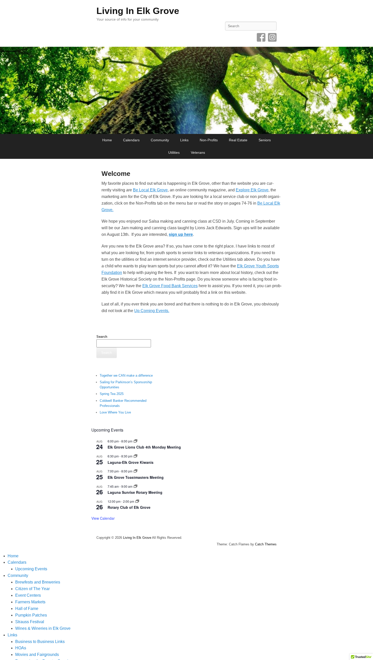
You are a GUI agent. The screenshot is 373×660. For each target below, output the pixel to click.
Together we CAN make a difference (126, 375)
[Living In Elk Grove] (186, 90)
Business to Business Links (40, 641)
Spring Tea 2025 (112, 394)
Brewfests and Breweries (37, 582)
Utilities (174, 152)
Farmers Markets (30, 602)
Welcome (115, 173)
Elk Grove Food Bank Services (170, 286)
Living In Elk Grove (137, 11)
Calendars (131, 140)
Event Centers (28, 595)
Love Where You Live (115, 412)
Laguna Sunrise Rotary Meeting (135, 492)
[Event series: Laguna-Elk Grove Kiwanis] (135, 456)
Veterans (198, 152)
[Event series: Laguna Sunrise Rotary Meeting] (135, 486)
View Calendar (103, 518)
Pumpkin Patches (31, 615)
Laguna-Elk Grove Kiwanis (131, 462)
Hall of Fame (26, 608)
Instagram (272, 37)
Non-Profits (209, 140)
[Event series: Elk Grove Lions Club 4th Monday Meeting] (135, 441)
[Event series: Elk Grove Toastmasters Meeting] (135, 471)
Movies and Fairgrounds (37, 654)
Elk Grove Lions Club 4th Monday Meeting (144, 447)
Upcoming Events (31, 569)
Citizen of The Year (32, 589)
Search (101, 337)
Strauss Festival (29, 622)
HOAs (20, 648)
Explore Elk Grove (252, 190)
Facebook (261, 37)
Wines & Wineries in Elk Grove (43, 628)
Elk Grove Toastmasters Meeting (136, 477)
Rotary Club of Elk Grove (129, 507)
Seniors (265, 140)
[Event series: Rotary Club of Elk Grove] (137, 501)
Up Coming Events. (151, 311)
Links (184, 140)
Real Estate (238, 140)
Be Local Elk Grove (150, 190)
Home (107, 140)
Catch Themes (266, 544)
